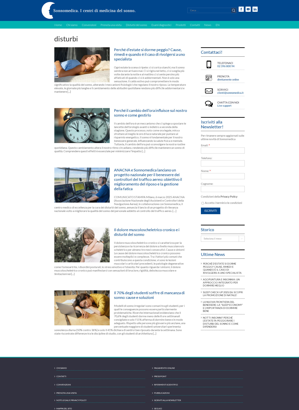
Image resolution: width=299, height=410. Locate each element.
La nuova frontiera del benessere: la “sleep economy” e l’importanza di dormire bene (223, 306)
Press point (160, 376)
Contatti (61, 376)
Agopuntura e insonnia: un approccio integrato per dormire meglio (221, 282)
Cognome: (207, 183)
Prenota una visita (66, 393)
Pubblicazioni (162, 393)
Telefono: (206, 158)
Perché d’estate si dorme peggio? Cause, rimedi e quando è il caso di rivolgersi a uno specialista (149, 54)
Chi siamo (61, 368)
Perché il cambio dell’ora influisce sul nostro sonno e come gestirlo (150, 112)
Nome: (206, 170)
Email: (205, 145)
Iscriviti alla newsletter (167, 400)
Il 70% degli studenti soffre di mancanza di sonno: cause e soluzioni (149, 295)
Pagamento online (164, 368)
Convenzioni (63, 384)
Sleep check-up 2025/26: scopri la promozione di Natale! (223, 294)
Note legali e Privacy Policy (71, 400)
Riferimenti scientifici (166, 384)
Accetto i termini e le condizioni (223, 202)
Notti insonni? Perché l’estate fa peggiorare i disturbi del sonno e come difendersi (220, 322)
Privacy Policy (228, 196)
